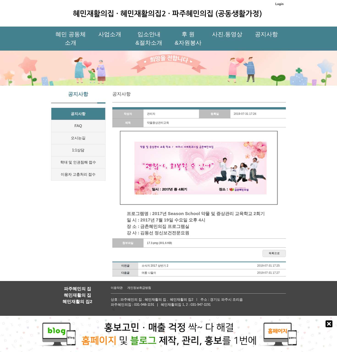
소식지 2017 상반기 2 (155, 265)
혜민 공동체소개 (70, 38)
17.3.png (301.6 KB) (159, 243)
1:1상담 (78, 150)
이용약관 (117, 287)
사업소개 (109, 34)
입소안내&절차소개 (148, 38)
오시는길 (78, 138)
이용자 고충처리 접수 (78, 174)
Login (279, 4)
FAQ (78, 126)
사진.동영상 (227, 34)
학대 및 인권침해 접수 (78, 162)
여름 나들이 (149, 272)
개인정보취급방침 (139, 287)
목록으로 (274, 253)
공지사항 (266, 34)
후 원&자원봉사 (188, 38)
